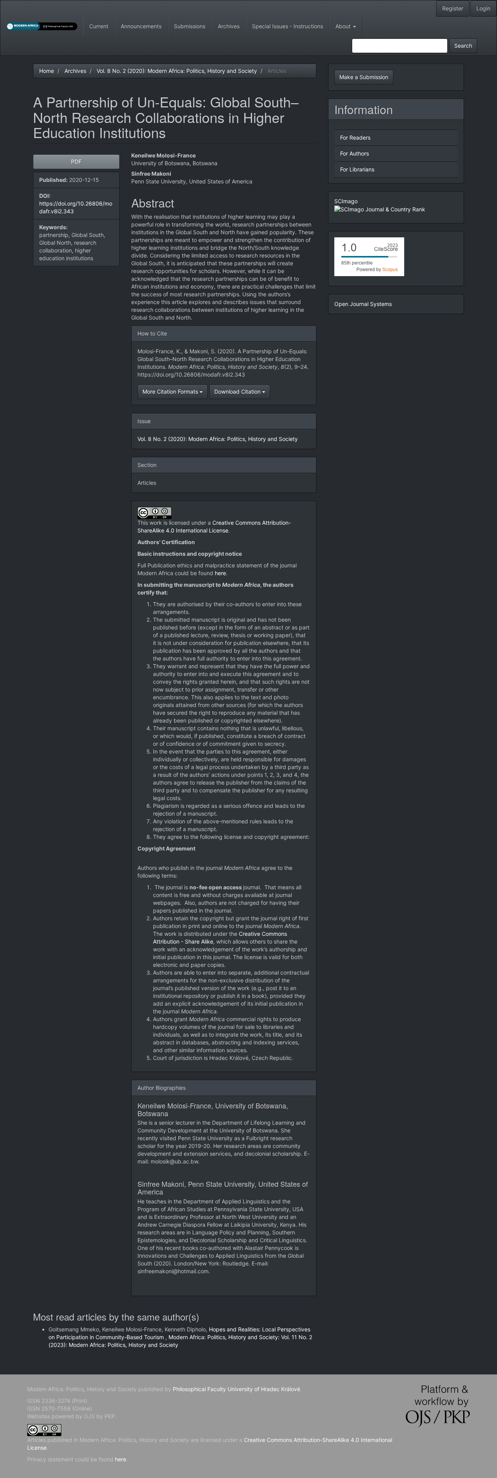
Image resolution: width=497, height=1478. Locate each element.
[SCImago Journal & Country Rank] (379, 209)
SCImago (346, 201)
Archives (229, 26)
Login (483, 8)
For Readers (355, 137)
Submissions (189, 26)
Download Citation (238, 391)
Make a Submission (363, 77)
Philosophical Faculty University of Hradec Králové (235, 1389)
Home (46, 70)
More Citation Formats (171, 391)
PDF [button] (76, 161)
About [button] (343, 26)
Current (98, 26)
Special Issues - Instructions (287, 26)
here (220, 573)
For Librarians (357, 169)
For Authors (354, 153)
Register (452, 8)
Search (463, 45)
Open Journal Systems (363, 304)
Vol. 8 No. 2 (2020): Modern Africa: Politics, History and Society (177, 70)
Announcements (141, 26)
